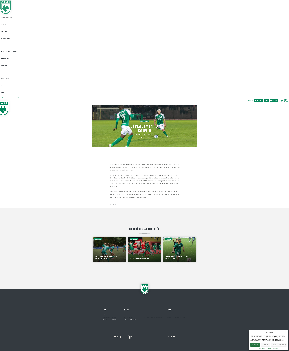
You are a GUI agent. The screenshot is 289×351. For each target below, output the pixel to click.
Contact (4, 85)
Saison (3, 31)
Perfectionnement (180, 317)
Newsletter (250, 100)
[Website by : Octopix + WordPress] (130, 337)
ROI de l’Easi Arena (130, 319)
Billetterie (5, 45)
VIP (267, 100)
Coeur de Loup (6, 72)
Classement (116, 317)
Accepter (255, 345)
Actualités (115, 314)
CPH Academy (6, 38)
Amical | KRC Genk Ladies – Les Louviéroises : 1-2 (105, 257)
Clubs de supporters (9, 51)
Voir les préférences (279, 345)
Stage (169, 317)
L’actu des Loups (7, 17)
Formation (170, 314)
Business (4, 65)
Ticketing (259, 100)
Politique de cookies (262, 348)
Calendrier (106, 317)
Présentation (107, 314)
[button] (286, 332)
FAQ (2, 92)
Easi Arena (5, 78)
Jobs (12, 97)
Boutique (127, 314)
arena (284, 100)
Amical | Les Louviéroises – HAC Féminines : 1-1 (177, 257)
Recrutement (179, 314)
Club (3, 24)
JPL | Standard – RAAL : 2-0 (139, 258)
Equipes (105, 319)
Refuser (265, 345)
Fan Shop (4, 58)
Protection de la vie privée (272, 348)
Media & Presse (18, 97)
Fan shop (274, 100)
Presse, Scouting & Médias (153, 317)
